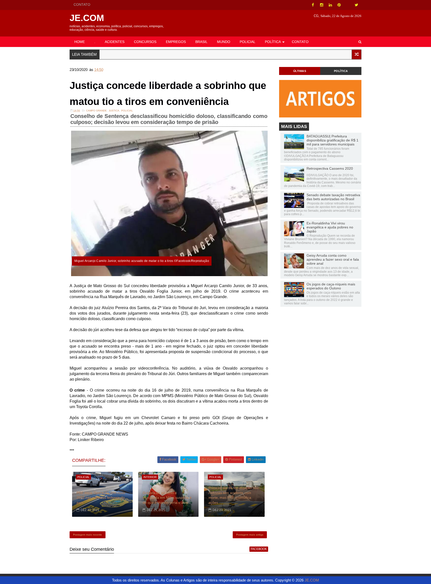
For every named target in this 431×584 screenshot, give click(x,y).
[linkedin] (330, 5)
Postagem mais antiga (249, 534)
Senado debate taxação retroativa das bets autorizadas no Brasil (333, 197)
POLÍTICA (273, 42)
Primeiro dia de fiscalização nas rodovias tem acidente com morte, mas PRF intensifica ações (233, 495)
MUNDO (223, 42)
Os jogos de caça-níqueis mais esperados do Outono (331, 286)
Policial (127, 110)
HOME (79, 42)
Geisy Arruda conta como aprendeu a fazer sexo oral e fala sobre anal (333, 259)
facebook (259, 549)
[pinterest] (339, 5)
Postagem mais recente (87, 534)
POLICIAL (247, 42)
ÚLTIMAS (299, 70)
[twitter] (356, 5)
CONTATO (82, 4)
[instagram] (321, 5)
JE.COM (87, 18)
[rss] (347, 5)
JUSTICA (114, 110)
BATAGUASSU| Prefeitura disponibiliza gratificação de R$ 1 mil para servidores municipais (332, 140)
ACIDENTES (114, 42)
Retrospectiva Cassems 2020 (330, 168)
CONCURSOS (145, 42)
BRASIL (201, 42)
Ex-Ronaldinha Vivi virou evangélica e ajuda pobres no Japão (330, 227)
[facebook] (313, 5)
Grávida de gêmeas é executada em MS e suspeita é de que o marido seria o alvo (167, 498)
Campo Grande (96, 110)
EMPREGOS (176, 42)
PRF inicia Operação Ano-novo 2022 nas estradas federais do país (101, 498)
